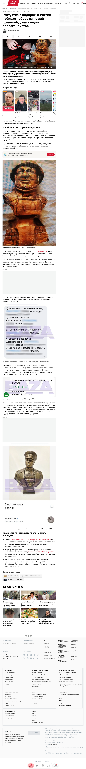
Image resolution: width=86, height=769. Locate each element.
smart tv (68, 753)
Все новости (24, 3)
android (49, 753)
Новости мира (12, 8)
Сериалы (34, 703)
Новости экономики (11, 692)
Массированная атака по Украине (41, 681)
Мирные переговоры (37, 677)
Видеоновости (9, 679)
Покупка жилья (9, 715)
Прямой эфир (9, 677)
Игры (65, 3)
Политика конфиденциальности (63, 641)
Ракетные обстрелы (37, 672)
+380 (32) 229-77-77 (55, 744)
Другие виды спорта (37, 722)
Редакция (46, 643)
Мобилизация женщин (65, 677)
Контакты (73, 644)
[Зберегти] (51, 36)
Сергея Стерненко (40, 251)
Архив (72, 653)
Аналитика (58, 3)
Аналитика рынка (10, 713)
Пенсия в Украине (10, 705)
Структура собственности (75, 650)
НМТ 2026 (61, 700)
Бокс (33, 713)
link (24, 654)
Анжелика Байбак (13, 30)
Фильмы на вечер (37, 698)
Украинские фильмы (37, 696)
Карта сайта (74, 656)
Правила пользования (49, 658)
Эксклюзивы (48, 3)
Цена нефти (8, 694)
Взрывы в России (36, 684)
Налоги (7, 703)
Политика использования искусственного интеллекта (62, 646)
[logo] (13, 3)
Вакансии (73, 647)
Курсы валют (8, 696)
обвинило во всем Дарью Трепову (41, 552)
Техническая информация (74, 641)
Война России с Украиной (40, 670)
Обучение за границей (65, 705)
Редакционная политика (47, 647)
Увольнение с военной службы (67, 672)
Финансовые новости (11, 698)
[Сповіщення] (78, 3)
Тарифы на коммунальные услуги (14, 701)
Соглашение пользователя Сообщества (61, 656)
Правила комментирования (62, 661)
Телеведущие (47, 652)
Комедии (34, 701)
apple (59, 753)
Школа (60, 698)
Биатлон (34, 720)
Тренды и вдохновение (11, 718)
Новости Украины (37, 3)
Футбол (34, 715)
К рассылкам (34, 732)
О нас (45, 640)
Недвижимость (10, 711)
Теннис (34, 718)
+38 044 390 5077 (29, 643)
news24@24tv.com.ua (9, 643)
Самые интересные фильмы (39, 694)
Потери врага (35, 686)
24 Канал (5, 8)
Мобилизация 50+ (63, 675)
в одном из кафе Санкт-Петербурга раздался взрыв (31, 540)
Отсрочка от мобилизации (66, 681)
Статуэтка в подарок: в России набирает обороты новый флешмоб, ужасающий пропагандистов (37, 8)
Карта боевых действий (38, 675)
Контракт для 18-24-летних (66, 679)
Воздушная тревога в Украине (40, 679)
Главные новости (10, 672)
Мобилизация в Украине (66, 670)
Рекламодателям (48, 655)
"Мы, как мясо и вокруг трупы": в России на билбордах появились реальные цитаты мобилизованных (29, 122)
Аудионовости (9, 681)
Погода (7, 684)
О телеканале (47, 650)
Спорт (34, 711)
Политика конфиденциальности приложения (63, 651)
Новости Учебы (64, 692)
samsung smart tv (78, 753)
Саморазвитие (63, 703)
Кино (33, 692)
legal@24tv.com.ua (64, 746)
